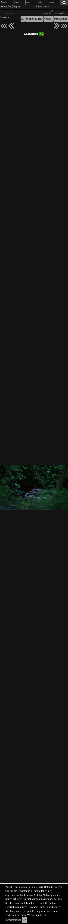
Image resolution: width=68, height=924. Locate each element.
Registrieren (42, 6)
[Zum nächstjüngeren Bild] (4, 26)
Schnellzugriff (34, 19)
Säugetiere (4, 17)
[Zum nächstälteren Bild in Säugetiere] (56, 26)
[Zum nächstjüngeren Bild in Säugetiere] (11, 26)
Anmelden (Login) (10, 6)
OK (24, 919)
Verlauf (48, 19)
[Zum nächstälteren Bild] (64, 26)
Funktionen (61, 19)
